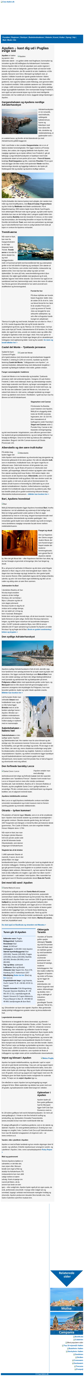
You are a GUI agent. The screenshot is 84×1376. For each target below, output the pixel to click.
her (4, 978)
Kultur (62, 37)
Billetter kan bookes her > (12, 693)
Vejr (74, 37)
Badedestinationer (36, 37)
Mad (4, 40)
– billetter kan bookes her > (38, 494)
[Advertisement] (42, 18)
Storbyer (23, 37)
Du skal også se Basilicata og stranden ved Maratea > (24, 925)
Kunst (55, 37)
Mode (9, 40)
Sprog (68, 37)
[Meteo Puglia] (47, 1058)
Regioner (15, 37)
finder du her (19, 975)
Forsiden (6, 37)
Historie (48, 37)
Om (14, 40)
